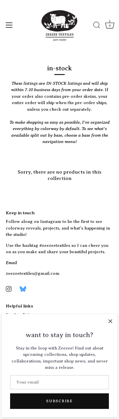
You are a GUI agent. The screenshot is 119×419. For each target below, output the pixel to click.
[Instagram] (9, 288)
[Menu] (9, 25)
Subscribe (59, 401)
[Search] (96, 26)
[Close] (110, 321)
